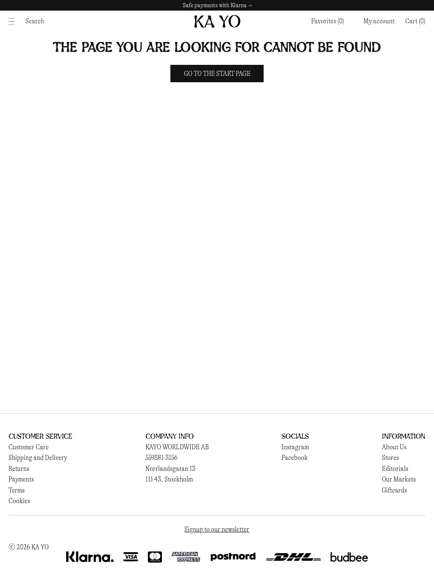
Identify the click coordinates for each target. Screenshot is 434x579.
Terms (16, 490)
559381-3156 (161, 458)
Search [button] (34, 21)
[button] (415, 21)
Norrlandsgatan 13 (170, 469)
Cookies (19, 501)
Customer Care (28, 447)
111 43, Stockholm (169, 479)
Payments (21, 479)
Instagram (295, 447)
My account (379, 21)
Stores (390, 458)
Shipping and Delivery (37, 458)
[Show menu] (13, 21)
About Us (394, 447)
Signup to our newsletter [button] (216, 529)
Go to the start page (217, 74)
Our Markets (399, 479)
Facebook (294, 458)
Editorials (395, 469)
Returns (18, 469)
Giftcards (394, 490)
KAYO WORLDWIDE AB (177, 447)
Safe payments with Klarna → (217, 5)
